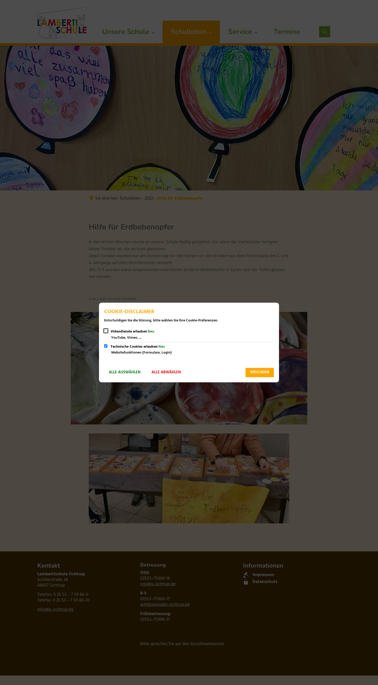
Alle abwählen (166, 372)
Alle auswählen (124, 372)
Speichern (259, 372)
